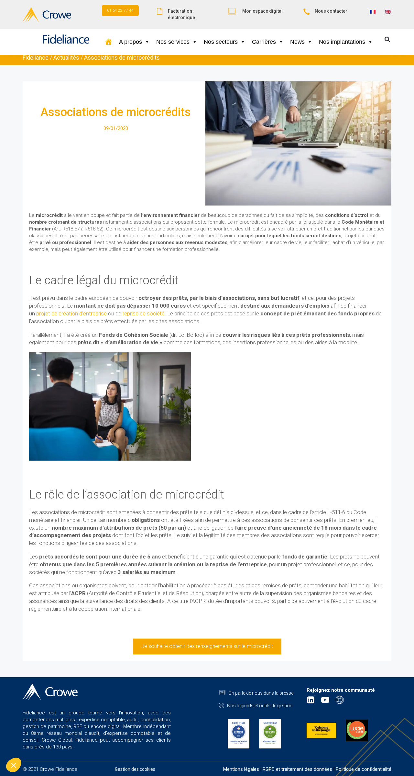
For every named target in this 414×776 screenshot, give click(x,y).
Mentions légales (241, 769)
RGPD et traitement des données (297, 769)
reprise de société (144, 313)
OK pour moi (120, 743)
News (297, 42)
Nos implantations (342, 42)
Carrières (264, 42)
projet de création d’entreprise (71, 313)
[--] (108, 42)
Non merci (28, 743)
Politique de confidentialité (363, 769)
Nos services (173, 42)
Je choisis (74, 743)
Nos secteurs (221, 42)
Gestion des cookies (135, 769)
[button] (13, 765)
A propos (130, 42)
